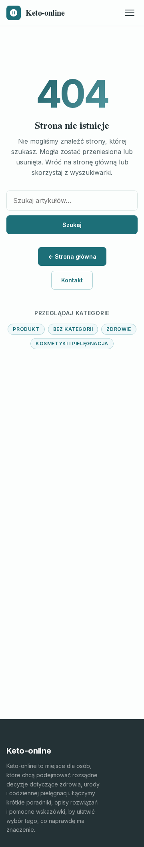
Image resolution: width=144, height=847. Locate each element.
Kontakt (72, 280)
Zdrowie (118, 329)
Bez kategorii (73, 329)
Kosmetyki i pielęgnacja (72, 343)
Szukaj (72, 224)
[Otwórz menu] (130, 13)
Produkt (26, 329)
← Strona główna (72, 256)
